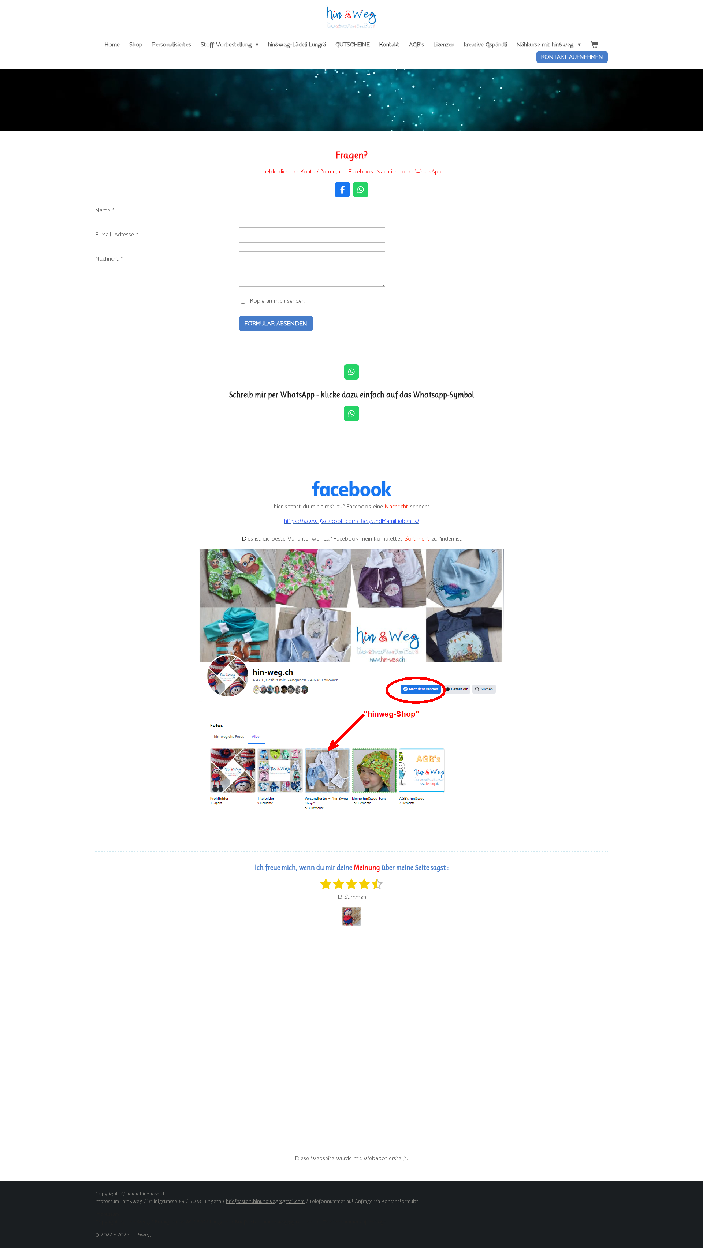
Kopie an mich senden (277, 301)
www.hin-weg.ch (146, 1194)
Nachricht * (109, 258)
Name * (105, 210)
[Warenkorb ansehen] (594, 44)
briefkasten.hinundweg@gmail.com (265, 1201)
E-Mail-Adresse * (116, 234)
